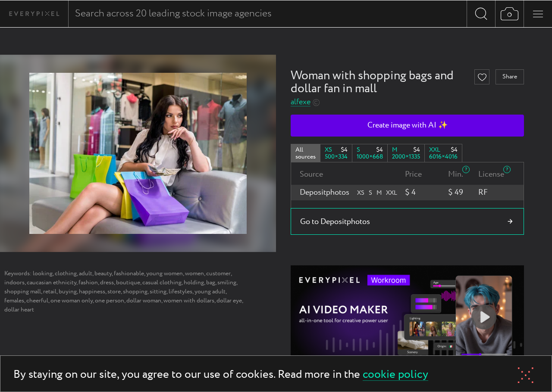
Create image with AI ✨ (407, 125)
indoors (14, 282)
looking (43, 273)
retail (49, 291)
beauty (103, 273)
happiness (92, 291)
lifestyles (180, 291)
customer (218, 273)
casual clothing (162, 282)
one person (109, 300)
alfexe (300, 102)
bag (210, 282)
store (114, 291)
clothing (66, 273)
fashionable (129, 273)
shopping (135, 291)
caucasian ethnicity (51, 282)
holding (194, 282)
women (194, 273)
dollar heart (19, 309)
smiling (226, 282)
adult (85, 273)
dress (107, 282)
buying (68, 291)
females (14, 300)
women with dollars (188, 300)
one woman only (71, 300)
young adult (210, 291)
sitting (158, 291)
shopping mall (22, 291)
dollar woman (143, 300)
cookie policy (395, 375)
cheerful (37, 300)
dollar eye (229, 300)
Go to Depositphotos (335, 221)
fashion (88, 282)
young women (164, 273)
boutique (128, 282)
